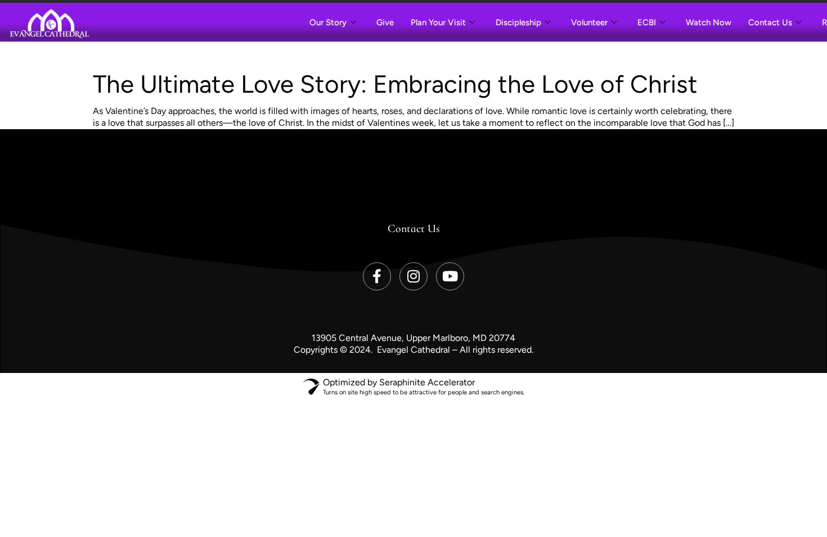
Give (385, 22)
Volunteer (589, 22)
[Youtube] (450, 276)
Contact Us (770, 22)
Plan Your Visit (438, 22)
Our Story (328, 22)
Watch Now (708, 22)
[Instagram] (413, 276)
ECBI (646, 22)
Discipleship (518, 22)
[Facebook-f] (377, 276)
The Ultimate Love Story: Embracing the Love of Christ (395, 84)
